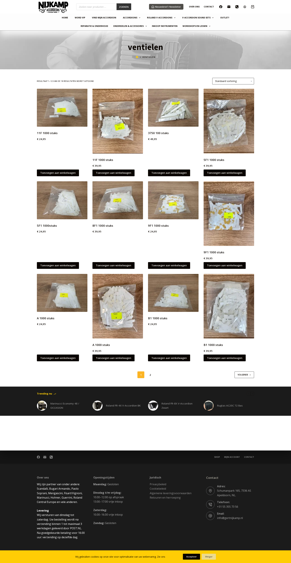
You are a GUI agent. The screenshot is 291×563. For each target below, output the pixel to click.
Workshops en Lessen (195, 26)
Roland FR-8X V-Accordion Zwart (176, 405)
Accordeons (130, 18)
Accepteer (191, 556)
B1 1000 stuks (157, 318)
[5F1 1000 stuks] (229, 121)
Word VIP (80, 18)
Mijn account (232, 457)
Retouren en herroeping (165, 497)
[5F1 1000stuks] (62, 200)
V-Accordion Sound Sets (196, 18)
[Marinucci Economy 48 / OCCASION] (42, 406)
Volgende (243, 374)
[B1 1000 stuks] (173, 293)
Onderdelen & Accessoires (128, 26)
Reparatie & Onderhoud (94, 26)
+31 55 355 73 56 (227, 507)
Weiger (209, 556)
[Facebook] (220, 6)
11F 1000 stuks (47, 133)
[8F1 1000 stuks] (117, 200)
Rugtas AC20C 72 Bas (230, 405)
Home (65, 18)
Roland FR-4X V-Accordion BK (123, 405)
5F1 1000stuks (47, 226)
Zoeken (124, 6)
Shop (217, 457)
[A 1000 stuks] (62, 293)
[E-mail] (228, 6)
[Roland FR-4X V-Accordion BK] (97, 406)
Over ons (194, 6)
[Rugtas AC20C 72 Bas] (209, 406)
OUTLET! (224, 18)
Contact (209, 6)
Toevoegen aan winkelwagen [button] (58, 172)
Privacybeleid (158, 484)
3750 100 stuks (158, 133)
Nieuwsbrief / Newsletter (168, 6)
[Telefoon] (236, 6)
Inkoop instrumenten (164, 26)
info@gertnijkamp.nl (230, 518)
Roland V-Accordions (159, 18)
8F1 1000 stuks (102, 226)
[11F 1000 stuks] (62, 108)
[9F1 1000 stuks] (173, 200)
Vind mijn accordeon (104, 18)
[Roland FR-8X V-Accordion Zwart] (153, 406)
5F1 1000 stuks (214, 160)
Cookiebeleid (158, 488)
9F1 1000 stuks (158, 226)
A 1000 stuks (45, 318)
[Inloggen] (245, 7)
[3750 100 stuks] (173, 108)
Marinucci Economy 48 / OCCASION (64, 405)
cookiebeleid (173, 556)
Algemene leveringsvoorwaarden (170, 493)
